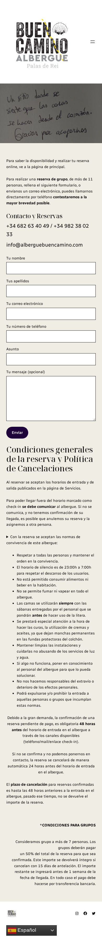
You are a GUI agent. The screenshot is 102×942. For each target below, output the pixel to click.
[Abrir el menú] (92, 42)
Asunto (12, 349)
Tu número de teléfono (26, 326)
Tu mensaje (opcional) (25, 371)
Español (26, 930)
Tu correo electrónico (24, 303)
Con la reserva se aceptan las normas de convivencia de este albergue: (43, 539)
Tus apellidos (17, 281)
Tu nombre (15, 258)
